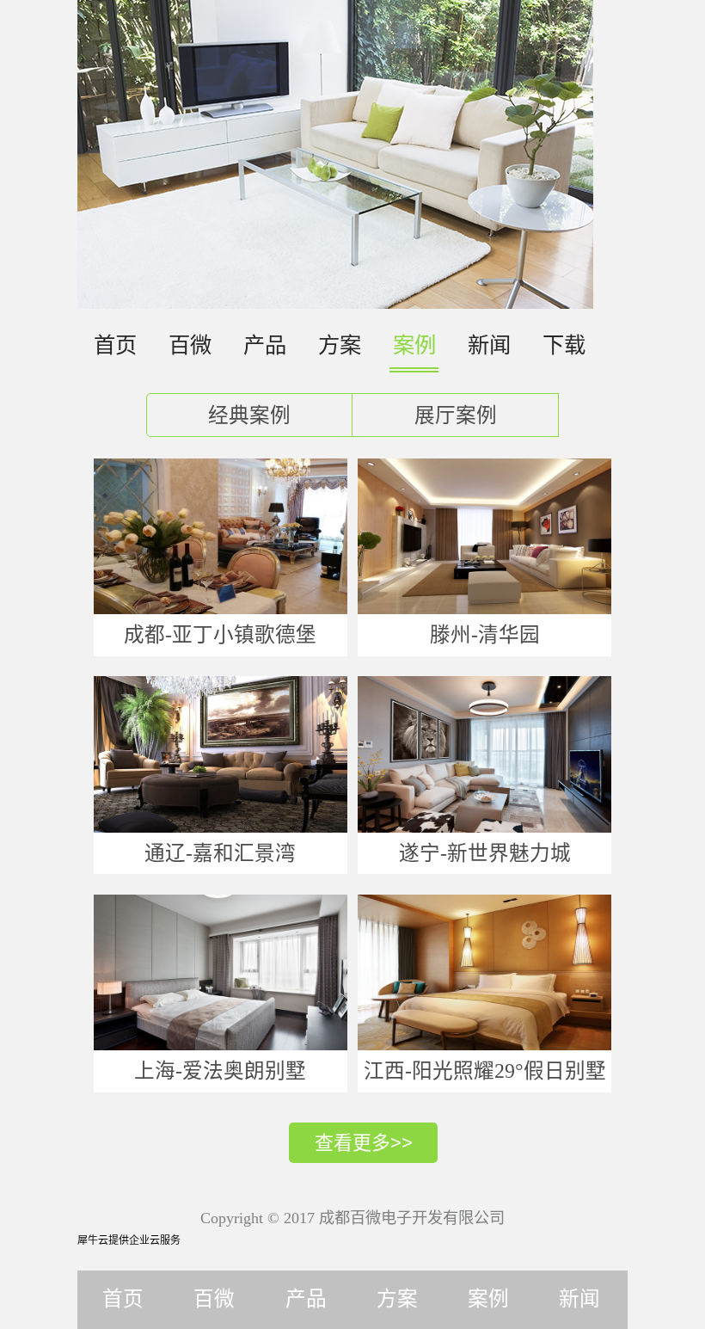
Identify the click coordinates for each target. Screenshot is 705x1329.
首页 (115, 345)
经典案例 (249, 415)
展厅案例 (455, 415)
